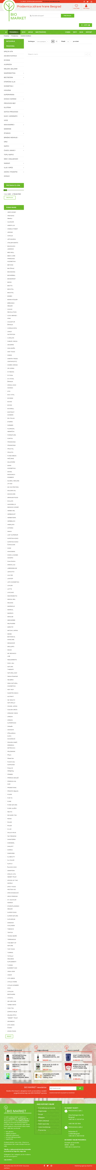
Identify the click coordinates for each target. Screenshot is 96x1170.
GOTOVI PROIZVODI (11, 112)
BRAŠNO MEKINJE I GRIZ (11, 140)
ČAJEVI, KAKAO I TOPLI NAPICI (10, 152)
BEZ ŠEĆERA (8, 77)
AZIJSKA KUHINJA (10, 56)
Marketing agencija (81, 1166)
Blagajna (41, 1117)
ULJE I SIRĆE (8, 167)
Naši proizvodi (41, 32)
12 (68, 41)
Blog (81, 32)
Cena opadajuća (41, 41)
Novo (23, 32)
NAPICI (6, 146)
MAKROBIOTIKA (9, 73)
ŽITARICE (7, 133)
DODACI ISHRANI (10, 99)
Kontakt (89, 32)
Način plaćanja (43, 1121)
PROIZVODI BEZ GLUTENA (9, 105)
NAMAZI (7, 163)
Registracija (42, 1111)
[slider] (4, 190)
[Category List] (56, 41)
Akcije (30, 32)
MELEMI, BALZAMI (10, 69)
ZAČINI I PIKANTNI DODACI (10, 174)
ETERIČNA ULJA (9, 82)
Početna (6, 36)
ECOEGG (7, 60)
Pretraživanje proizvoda (46, 1108)
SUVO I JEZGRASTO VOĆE (10, 118)
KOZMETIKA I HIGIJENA (8, 88)
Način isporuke (43, 1124)
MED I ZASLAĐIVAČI (11, 159)
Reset (9, 1036)
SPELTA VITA (8, 51)
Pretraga (9, 197)
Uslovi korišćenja (44, 1127)
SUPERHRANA (9, 94)
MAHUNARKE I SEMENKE (9, 127)
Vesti (75, 32)
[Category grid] (52, 41)
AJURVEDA (8, 64)
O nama (67, 32)
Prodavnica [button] (13, 32)
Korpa (40, 1114)
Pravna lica (42, 1130)
